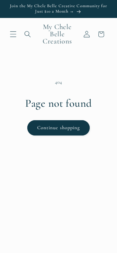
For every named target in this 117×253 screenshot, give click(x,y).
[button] (13, 34)
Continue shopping (58, 128)
